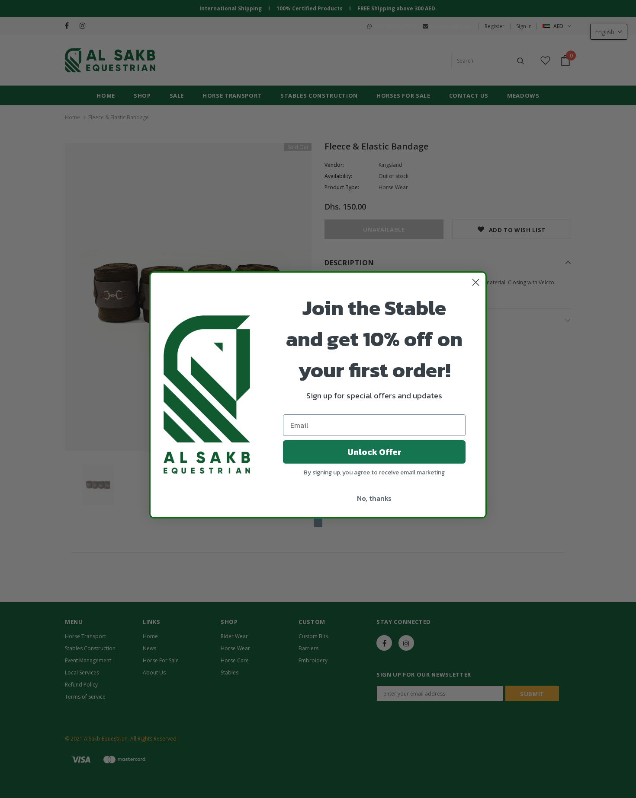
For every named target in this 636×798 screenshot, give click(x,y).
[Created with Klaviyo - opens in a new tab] (318, 522)
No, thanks (374, 498)
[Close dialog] (475, 282)
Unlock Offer (374, 451)
